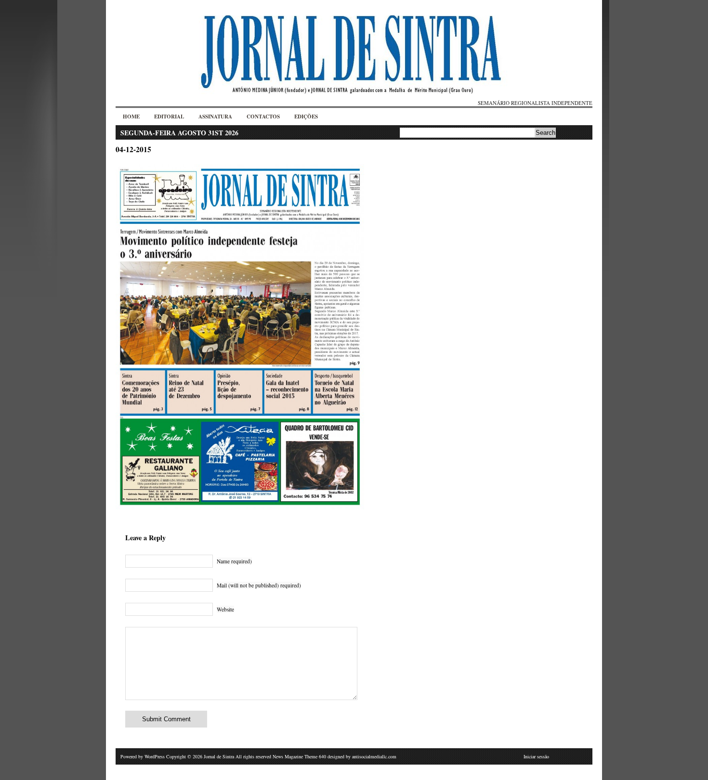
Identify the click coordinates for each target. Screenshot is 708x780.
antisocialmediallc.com (374, 756)
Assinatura (215, 116)
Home (131, 116)
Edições (306, 116)
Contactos (263, 116)
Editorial (169, 116)
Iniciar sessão (536, 756)
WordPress (154, 756)
